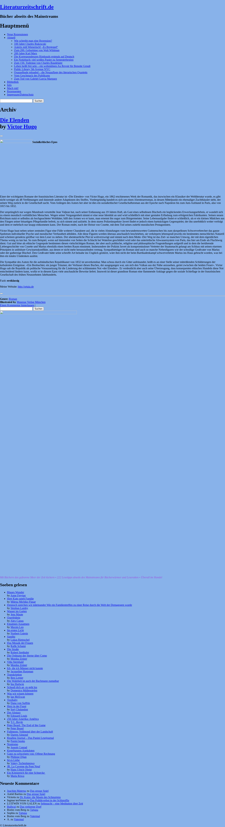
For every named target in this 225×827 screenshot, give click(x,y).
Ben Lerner (17, 677)
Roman (13, 298)
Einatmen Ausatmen (18, 623)
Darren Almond (19, 734)
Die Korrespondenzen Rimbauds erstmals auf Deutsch (44, 56)
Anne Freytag (18, 595)
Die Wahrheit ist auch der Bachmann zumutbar (33, 680)
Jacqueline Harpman (22, 671)
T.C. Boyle (17, 722)
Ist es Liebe (13, 760)
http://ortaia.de (26, 286)
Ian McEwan (18, 696)
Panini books (18, 741)
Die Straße (13, 649)
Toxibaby (12, 699)
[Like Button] (1, 135)
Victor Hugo (22, 126)
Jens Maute (17, 614)
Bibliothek (13, 81)
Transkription (14, 674)
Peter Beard (17, 728)
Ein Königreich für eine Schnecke (26, 772)
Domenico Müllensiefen (24, 690)
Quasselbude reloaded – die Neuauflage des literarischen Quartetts (50, 72)
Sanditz (11, 636)
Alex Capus (17, 620)
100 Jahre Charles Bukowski (30, 43)
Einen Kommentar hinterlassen (17, 305)
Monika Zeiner (19, 658)
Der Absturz (14, 712)
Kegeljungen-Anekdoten (20, 750)
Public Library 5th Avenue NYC (32, 69)
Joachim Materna (16, 790)
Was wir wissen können (20, 693)
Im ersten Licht (15, 630)
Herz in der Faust (16, 706)
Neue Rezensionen (17, 34)
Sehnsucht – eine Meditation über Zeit (62, 803)
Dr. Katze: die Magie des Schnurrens (40, 797)
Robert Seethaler (20, 652)
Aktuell (11, 37)
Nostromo (12, 744)
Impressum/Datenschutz (20, 94)
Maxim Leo (17, 627)
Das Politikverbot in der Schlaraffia (49, 800)
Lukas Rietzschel (20, 639)
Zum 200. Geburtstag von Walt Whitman (36, 50)
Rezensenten (14, 91)
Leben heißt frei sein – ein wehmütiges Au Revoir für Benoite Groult (52, 66)
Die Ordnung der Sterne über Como (27, 655)
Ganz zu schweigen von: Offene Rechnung (31, 753)
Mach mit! (12, 88)
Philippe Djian (19, 756)
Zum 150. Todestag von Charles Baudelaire (38, 62)
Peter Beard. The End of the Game (26, 725)
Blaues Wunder (15, 592)
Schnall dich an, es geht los (22, 687)
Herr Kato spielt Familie (20, 598)
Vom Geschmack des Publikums (32, 75)
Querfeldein (13, 617)
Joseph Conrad (19, 747)
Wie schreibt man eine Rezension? (33, 40)
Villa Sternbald (15, 661)
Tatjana (34, 809)
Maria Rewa (17, 775)
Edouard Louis (19, 715)
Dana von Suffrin (20, 703)
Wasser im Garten (17, 611)
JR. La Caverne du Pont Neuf (23, 766)
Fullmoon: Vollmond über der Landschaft (30, 731)
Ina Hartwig (17, 684)
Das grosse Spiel (39, 790)
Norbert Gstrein (19, 633)
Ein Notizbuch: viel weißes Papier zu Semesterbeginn (43, 59)
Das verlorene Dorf (30, 806)
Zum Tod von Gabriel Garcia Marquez (35, 78)
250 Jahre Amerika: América (23, 718)
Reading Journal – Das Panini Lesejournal (30, 737)
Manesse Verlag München (31, 302)
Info (9, 85)
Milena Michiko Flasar (23, 601)
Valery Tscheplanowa (22, 763)
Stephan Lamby (19, 608)
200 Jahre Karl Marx (25, 53)
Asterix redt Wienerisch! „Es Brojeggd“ (36, 47)
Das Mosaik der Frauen (20, 642)
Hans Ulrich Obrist (21, 769)
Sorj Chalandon (19, 709)
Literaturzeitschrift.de (27, 7)
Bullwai (11, 806)
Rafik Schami (18, 646)
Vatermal (35, 816)
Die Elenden (14, 120)
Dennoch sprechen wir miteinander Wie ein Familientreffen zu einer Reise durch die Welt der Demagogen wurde (69, 604)
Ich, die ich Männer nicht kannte (25, 668)
